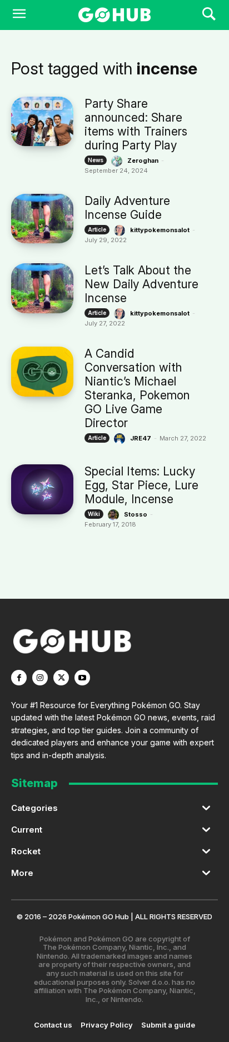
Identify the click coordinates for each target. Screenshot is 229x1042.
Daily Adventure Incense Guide (127, 208)
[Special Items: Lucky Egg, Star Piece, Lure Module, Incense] (42, 489)
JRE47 (140, 438)
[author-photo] (118, 161)
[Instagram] (40, 677)
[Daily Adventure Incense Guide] (42, 218)
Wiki (94, 513)
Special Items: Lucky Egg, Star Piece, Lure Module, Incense (141, 485)
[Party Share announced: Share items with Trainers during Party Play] (42, 121)
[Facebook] (19, 677)
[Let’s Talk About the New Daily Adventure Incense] (42, 288)
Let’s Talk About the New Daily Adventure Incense (141, 284)
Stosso (135, 514)
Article (97, 229)
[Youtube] (82, 677)
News (95, 160)
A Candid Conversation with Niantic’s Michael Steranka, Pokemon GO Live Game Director (137, 388)
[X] (61, 677)
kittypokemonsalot (160, 230)
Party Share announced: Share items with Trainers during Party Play (135, 124)
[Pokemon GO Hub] (114, 15)
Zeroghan (142, 160)
